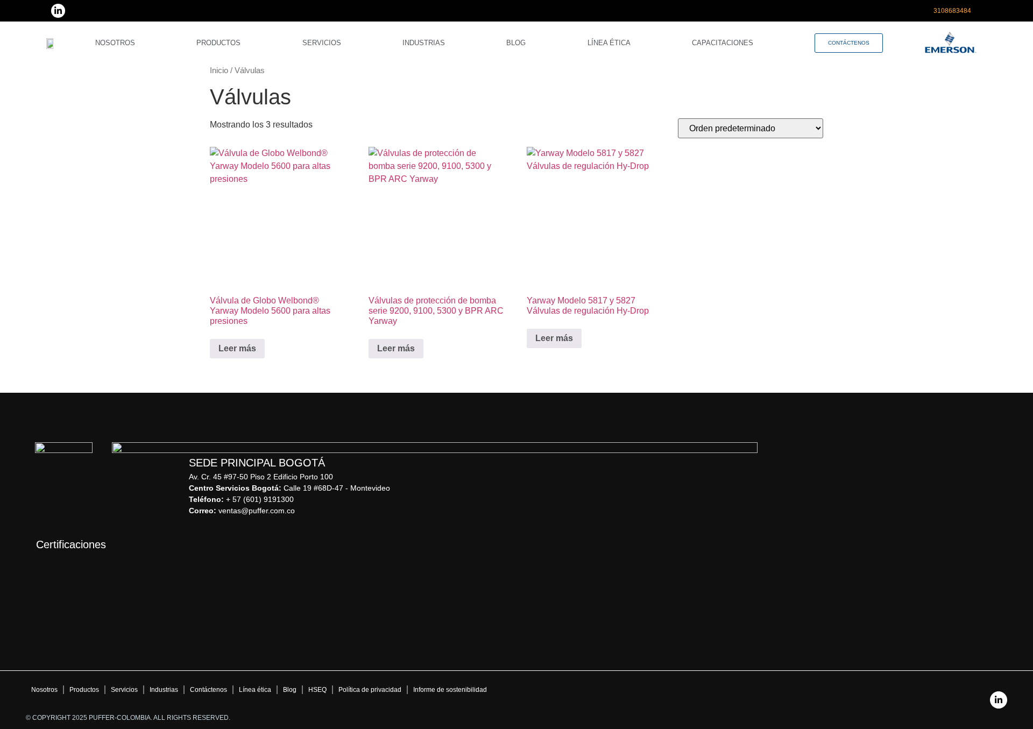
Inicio (219, 70)
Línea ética (609, 43)
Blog (516, 43)
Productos (218, 43)
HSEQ (317, 689)
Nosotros (115, 43)
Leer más (237, 348)
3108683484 (952, 11)
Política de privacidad (369, 689)
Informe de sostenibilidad (450, 689)
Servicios (321, 43)
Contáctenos (208, 689)
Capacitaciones (722, 43)
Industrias (423, 43)
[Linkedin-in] (58, 11)
